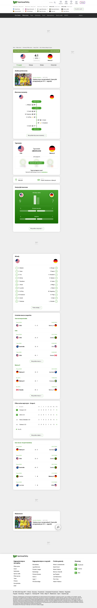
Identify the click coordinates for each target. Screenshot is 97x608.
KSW (15, 586)
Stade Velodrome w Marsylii (48, 180)
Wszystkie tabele (36, 435)
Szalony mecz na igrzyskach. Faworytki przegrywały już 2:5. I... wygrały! (45, 80)
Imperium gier (65, 593)
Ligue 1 (34, 579)
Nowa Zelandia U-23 (24, 419)
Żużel (43, 15)
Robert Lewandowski (58, 564)
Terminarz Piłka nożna (27, 47)
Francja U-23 (22, 410)
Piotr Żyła (55, 579)
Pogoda (15, 593)
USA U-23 (22, 415)
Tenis (31, 15)
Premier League (37, 569)
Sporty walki (59, 15)
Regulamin (67, 592)
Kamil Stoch (56, 567)
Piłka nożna (25, 15)
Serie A (34, 576)
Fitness (16, 581)
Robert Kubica (57, 569)
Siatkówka (37, 15)
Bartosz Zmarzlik (57, 572)
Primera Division (37, 574)
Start (14, 47)
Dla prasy (34, 592)
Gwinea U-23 (22, 424)
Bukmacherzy (50, 15)
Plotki (42, 593)
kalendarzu (44, 172)
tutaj (42, 604)
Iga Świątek (56, 574)
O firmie (29, 592)
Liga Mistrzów (36, 567)
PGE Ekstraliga (36, 581)
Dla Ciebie (17, 15)
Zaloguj (82, 2)
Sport (58, 593)
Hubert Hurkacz (57, 581)
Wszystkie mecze (36, 361)
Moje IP (47, 593)
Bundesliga (35, 572)
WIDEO (66, 15)
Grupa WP (23, 592)
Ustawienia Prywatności (51, 592)
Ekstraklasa (36, 564)
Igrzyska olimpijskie (37, 77)
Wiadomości (53, 593)
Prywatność (41, 592)
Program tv (28, 593)
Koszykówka (17, 583)
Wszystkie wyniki (78, 9)
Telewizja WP (35, 593)
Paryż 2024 (36, 47)
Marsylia (20, 180)
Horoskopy (21, 593)
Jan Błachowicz (57, 576)
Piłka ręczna (17, 576)
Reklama (61, 592)
